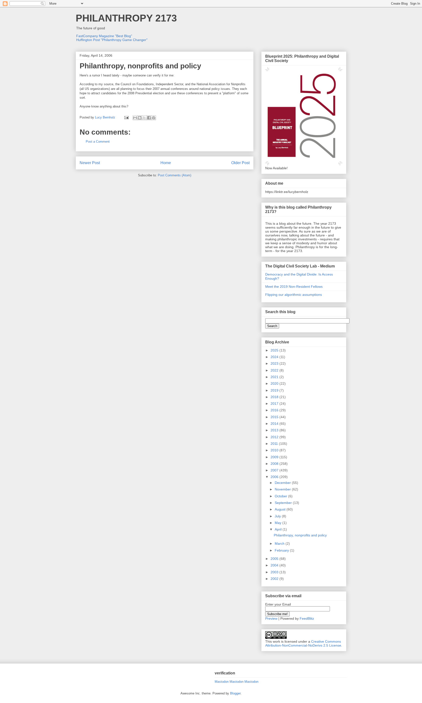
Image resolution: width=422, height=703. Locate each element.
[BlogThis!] (139, 117)
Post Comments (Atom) (174, 175)
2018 (275, 397)
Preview (271, 618)
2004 (275, 565)
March (280, 543)
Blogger (235, 693)
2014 (275, 424)
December (283, 483)
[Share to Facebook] (149, 117)
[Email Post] (126, 117)
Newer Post (90, 163)
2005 (275, 559)
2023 (275, 363)
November (283, 489)
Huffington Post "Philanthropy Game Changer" (112, 40)
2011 (275, 444)
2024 (275, 357)
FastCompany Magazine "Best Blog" (104, 36)
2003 (275, 572)
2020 (275, 383)
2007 (275, 470)
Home (165, 163)
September (284, 503)
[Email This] (135, 117)
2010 (275, 450)
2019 (275, 390)
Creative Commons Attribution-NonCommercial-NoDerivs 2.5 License (303, 643)
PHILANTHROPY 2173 (126, 18)
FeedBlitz (307, 618)
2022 (275, 370)
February (282, 550)
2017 (275, 403)
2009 (275, 457)
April (279, 529)
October (281, 496)
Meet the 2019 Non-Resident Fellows (294, 286)
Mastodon (222, 681)
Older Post (240, 163)
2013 (275, 430)
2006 (275, 477)
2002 (275, 579)
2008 (275, 464)
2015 (275, 417)
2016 (275, 410)
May (278, 523)
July (278, 516)
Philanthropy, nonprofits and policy (300, 535)
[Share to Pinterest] (153, 117)
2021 (275, 377)
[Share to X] (144, 117)
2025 (275, 350)
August (280, 509)
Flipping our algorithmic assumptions (293, 295)
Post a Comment (98, 141)
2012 (275, 437)
